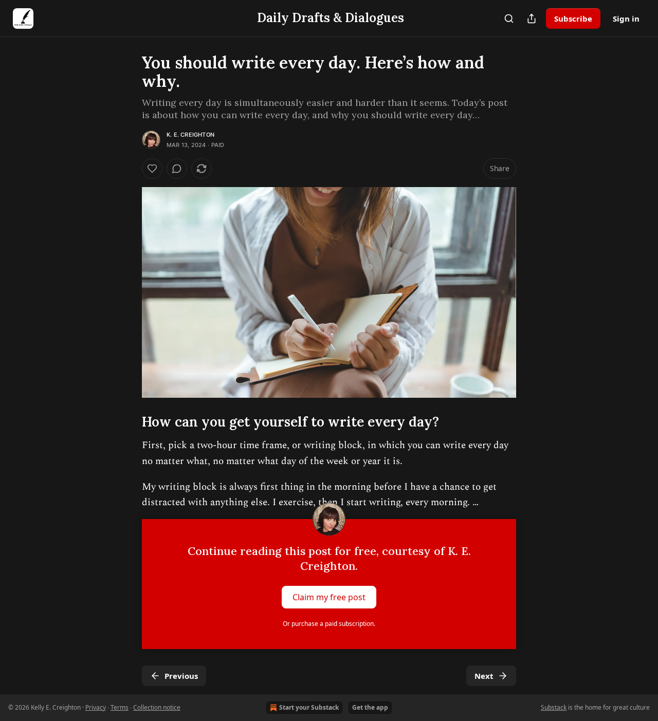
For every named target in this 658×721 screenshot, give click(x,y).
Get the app (370, 707)
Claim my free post (329, 596)
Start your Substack (309, 707)
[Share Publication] (531, 18)
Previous (181, 676)
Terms (120, 707)
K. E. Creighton (190, 134)
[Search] (509, 18)
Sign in (626, 18)
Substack (553, 707)
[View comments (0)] (177, 168)
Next (484, 676)
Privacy (95, 707)
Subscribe (573, 18)
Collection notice (156, 707)
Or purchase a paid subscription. (329, 623)
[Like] (152, 168)
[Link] (127, 422)
